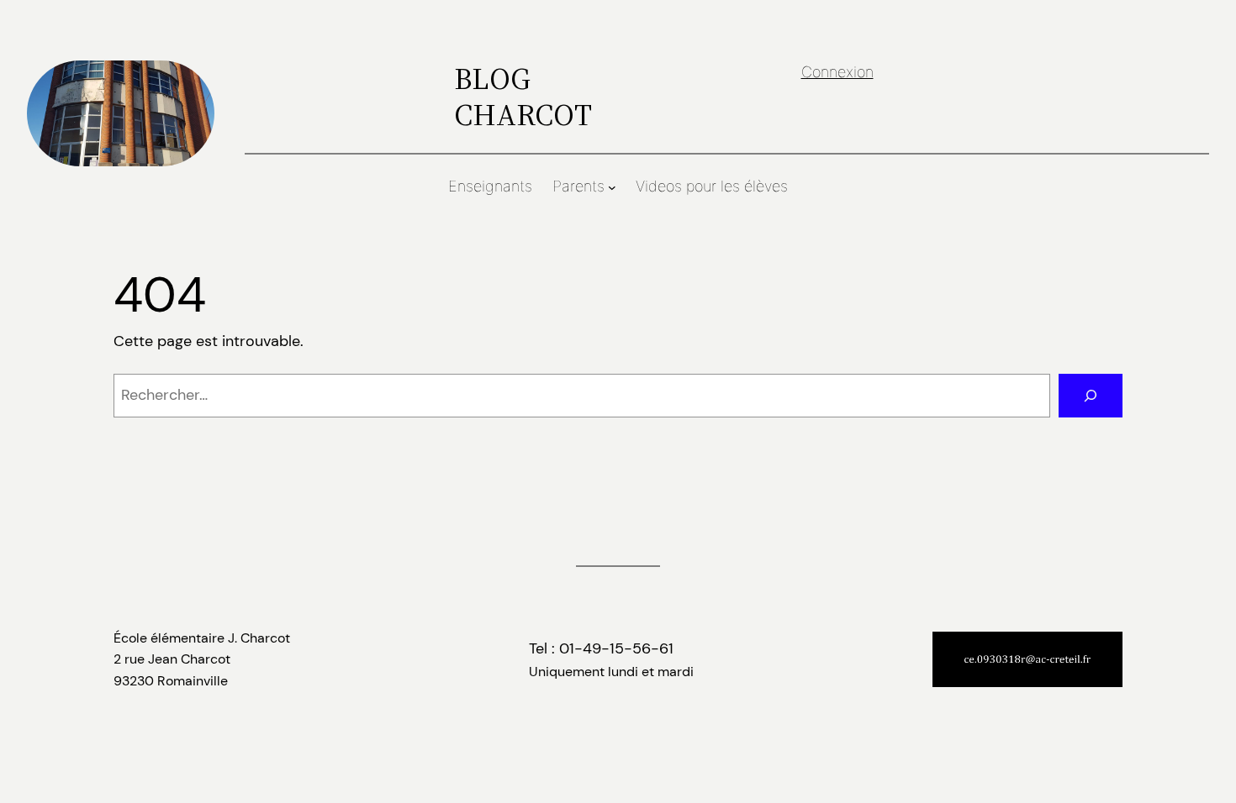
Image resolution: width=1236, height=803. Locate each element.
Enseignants (490, 186)
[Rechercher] (1090, 395)
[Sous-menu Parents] (612, 187)
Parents (578, 186)
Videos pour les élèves (712, 186)
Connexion (837, 72)
